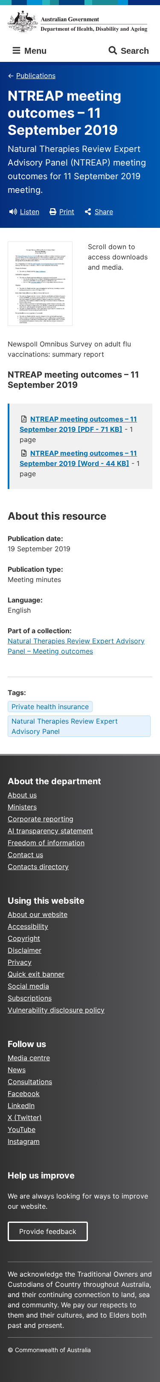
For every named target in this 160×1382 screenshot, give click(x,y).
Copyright (24, 938)
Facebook (24, 1093)
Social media (28, 986)
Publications (35, 75)
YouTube (21, 1129)
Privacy (20, 962)
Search (135, 50)
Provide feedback (47, 1231)
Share (104, 211)
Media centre (29, 1057)
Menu (34, 50)
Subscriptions (30, 998)
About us (22, 795)
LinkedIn (21, 1105)
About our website (37, 914)
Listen (29, 211)
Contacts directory (38, 866)
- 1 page (78, 429)
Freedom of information (46, 842)
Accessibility (28, 926)
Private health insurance (50, 706)
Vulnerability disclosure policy (56, 1010)
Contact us (25, 854)
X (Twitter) (25, 1117)
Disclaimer (24, 950)
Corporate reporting (40, 819)
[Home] (80, 21)
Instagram (24, 1141)
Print (66, 211)
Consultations (30, 1081)
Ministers (22, 807)
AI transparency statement (50, 830)
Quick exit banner (36, 974)
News (17, 1069)
